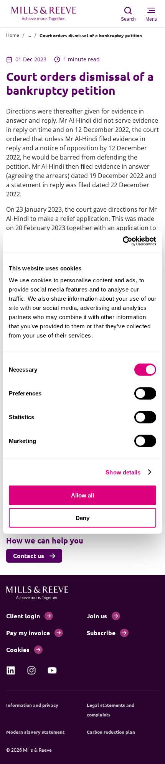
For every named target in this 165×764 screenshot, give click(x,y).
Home (12, 35)
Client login (23, 616)
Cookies (18, 649)
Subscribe (101, 633)
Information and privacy (32, 705)
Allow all (82, 495)
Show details (123, 472)
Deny (82, 517)
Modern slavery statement (35, 732)
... (29, 35)
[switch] (145, 393)
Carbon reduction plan (111, 732)
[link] (10, 670)
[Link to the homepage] (47, 14)
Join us (97, 616)
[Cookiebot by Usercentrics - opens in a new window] (122, 241)
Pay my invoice (28, 633)
